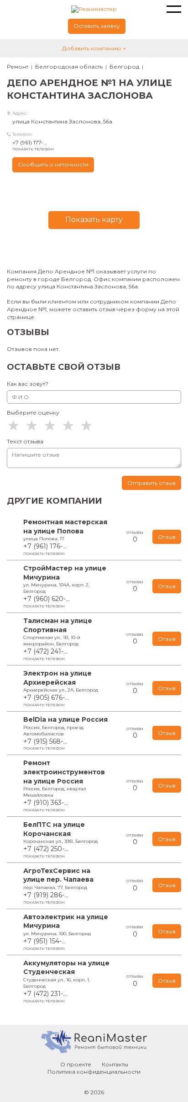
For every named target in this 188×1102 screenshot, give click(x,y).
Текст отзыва (25, 441)
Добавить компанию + (94, 48)
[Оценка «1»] (16, 425)
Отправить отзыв (151, 482)
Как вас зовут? (27, 383)
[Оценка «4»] (71, 425)
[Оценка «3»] (52, 425)
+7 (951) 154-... (44, 944)
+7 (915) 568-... (45, 744)
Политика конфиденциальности (94, 1071)
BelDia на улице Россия (65, 719)
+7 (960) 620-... (46, 601)
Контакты (115, 1064)
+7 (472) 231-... (45, 996)
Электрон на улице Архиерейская (57, 678)
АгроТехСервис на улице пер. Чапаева (58, 875)
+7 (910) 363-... (45, 805)
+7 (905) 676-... (46, 700)
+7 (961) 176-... (45, 549)
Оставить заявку (96, 25)
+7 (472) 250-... (45, 851)
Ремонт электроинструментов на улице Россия (64, 772)
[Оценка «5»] (89, 425)
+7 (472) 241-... (45, 654)
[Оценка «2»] (34, 425)
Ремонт (17, 66)
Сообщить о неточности (53, 164)
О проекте (75, 1064)
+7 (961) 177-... (33, 145)
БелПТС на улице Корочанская (54, 829)
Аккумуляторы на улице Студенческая (66, 967)
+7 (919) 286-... (45, 898)
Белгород (124, 66)
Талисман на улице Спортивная (57, 625)
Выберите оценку (33, 412)
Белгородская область (69, 66)
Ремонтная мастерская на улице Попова (65, 526)
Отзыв (167, 536)
